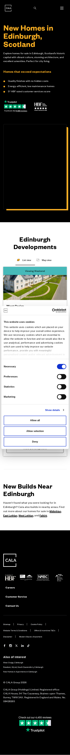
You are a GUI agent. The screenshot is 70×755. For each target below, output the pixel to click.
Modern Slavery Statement (30, 636)
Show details (52, 410)
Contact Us (12, 605)
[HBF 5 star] (40, 107)
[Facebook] (4, 646)
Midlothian (55, 511)
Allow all (35, 420)
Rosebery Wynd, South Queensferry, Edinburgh (23, 667)
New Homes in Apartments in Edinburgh (20, 671)
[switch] (61, 376)
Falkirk (43, 515)
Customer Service (16, 596)
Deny (35, 441)
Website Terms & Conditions (15, 630)
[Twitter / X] (16, 646)
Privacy (20, 624)
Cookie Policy (36, 624)
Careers (10, 587)
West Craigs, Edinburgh (13, 662)
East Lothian (10, 515)
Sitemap (6, 624)
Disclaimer (7, 636)
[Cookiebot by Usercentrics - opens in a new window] (52, 310)
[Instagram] (10, 646)
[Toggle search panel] (35, 8)
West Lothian (26, 515)
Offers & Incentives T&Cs (44, 630)
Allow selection (35, 431)
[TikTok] (28, 646)
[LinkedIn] (22, 646)
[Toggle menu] (62, 8)
